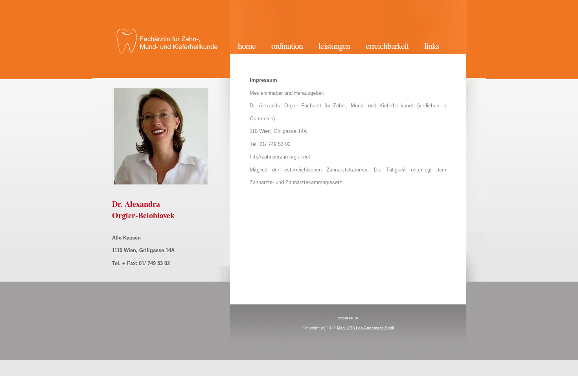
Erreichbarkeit (387, 45)
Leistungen (334, 45)
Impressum (348, 318)
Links (431, 45)
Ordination (287, 45)
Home (247, 45)
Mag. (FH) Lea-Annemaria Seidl (365, 328)
